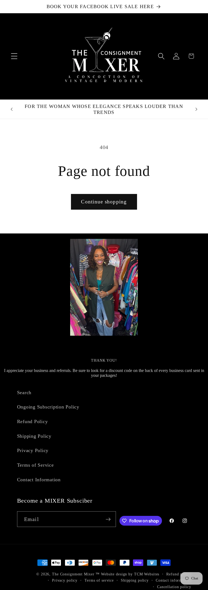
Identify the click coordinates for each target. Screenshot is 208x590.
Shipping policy (135, 580)
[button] (14, 56)
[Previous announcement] (12, 109)
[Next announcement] (196, 109)
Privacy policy (64, 580)
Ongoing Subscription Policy (48, 407)
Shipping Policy (34, 436)
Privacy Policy (33, 450)
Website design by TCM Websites (130, 574)
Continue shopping (104, 202)
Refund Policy (32, 421)
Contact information (173, 580)
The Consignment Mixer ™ (76, 574)
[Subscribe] (108, 519)
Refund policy (178, 574)
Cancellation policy (174, 587)
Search (24, 392)
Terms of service (99, 580)
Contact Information (39, 479)
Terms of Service (35, 465)
